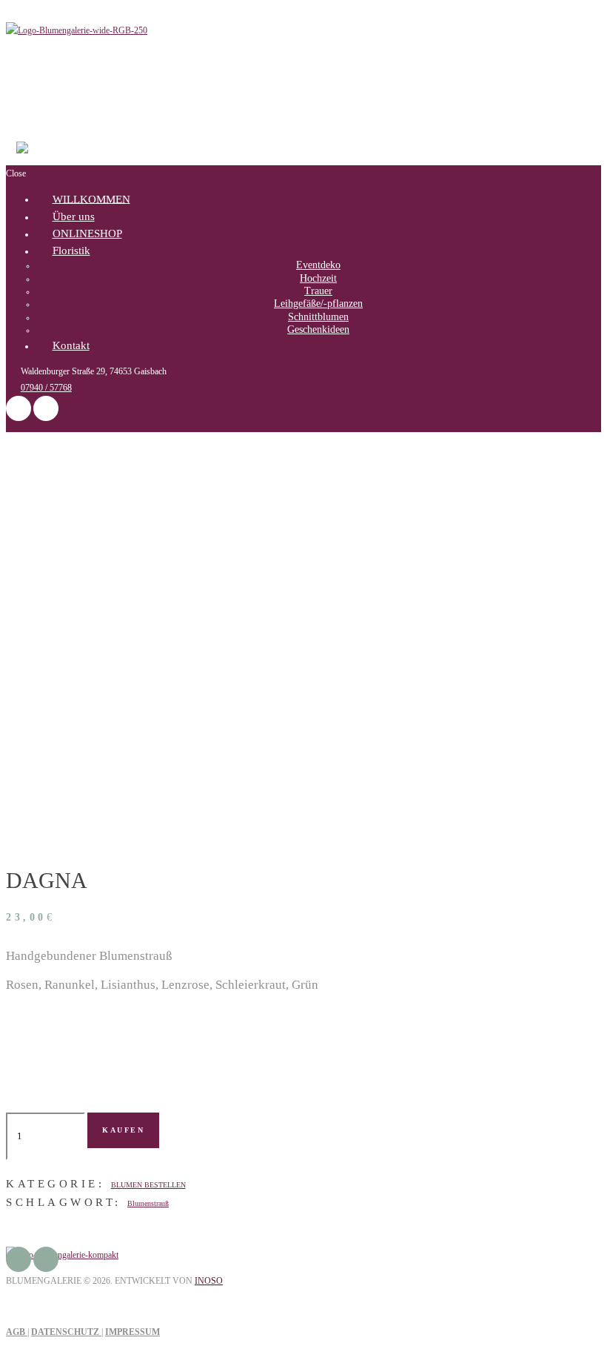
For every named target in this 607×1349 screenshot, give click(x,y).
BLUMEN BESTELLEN (148, 1185)
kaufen (123, 1130)
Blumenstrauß (148, 1203)
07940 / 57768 (46, 387)
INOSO (209, 1281)
